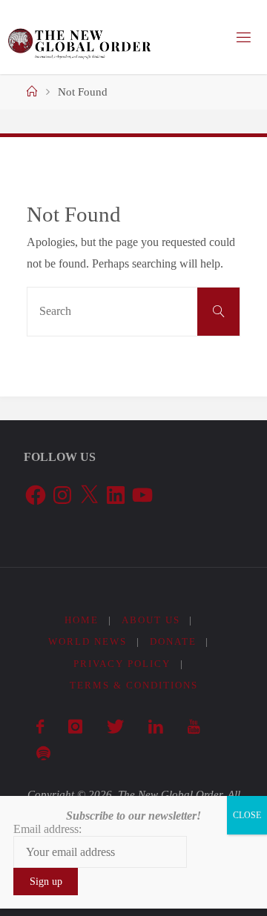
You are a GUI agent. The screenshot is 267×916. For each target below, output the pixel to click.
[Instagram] (75, 727)
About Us (151, 619)
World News (87, 641)
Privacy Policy (122, 663)
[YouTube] (193, 727)
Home (82, 619)
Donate (173, 641)
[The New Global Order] (79, 37)
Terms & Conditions (134, 685)
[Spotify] (43, 753)
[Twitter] (115, 727)
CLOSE (247, 815)
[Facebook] (39, 727)
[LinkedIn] (155, 727)
